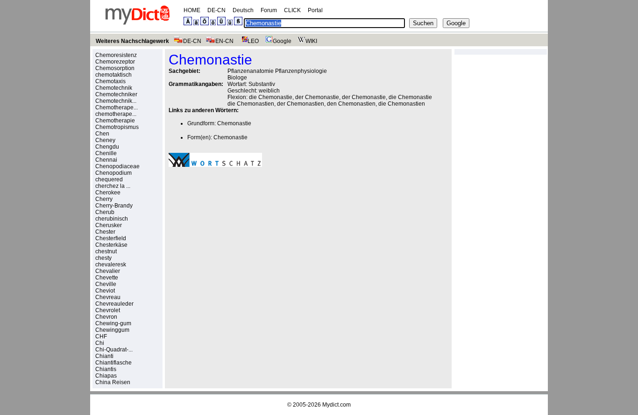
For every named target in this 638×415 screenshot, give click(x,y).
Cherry (104, 199)
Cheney (105, 140)
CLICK (292, 10)
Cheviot (105, 290)
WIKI (311, 41)
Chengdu (107, 146)
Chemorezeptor (115, 61)
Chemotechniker (116, 94)
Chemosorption (115, 68)
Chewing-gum (113, 323)
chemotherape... (115, 114)
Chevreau (108, 297)
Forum (269, 10)
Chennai (106, 160)
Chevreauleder (114, 304)
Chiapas (106, 375)
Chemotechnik (113, 88)
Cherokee (108, 192)
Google (282, 41)
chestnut (106, 251)
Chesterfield (110, 238)
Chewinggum (112, 330)
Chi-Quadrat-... (114, 349)
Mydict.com (336, 404)
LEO (253, 41)
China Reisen (112, 382)
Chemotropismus (117, 127)
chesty (103, 258)
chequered (109, 179)
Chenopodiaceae (117, 166)
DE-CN (216, 10)
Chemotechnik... (115, 101)
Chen (102, 133)
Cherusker (108, 225)
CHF (101, 336)
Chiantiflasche (113, 362)
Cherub (104, 212)
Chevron (106, 317)
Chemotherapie (115, 120)
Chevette (106, 277)
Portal (315, 10)
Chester (105, 232)
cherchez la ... (112, 186)
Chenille (106, 153)
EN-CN (224, 41)
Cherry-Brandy (114, 205)
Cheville (105, 284)
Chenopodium (113, 173)
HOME (192, 10)
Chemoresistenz (116, 55)
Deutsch (243, 10)
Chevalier (107, 271)
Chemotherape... (116, 107)
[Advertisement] (247, 238)
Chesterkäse (111, 245)
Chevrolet (107, 310)
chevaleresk (110, 264)
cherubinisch (111, 218)
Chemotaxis (110, 81)
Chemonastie (234, 123)
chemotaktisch (113, 75)
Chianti (104, 356)
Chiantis (105, 369)
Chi (99, 343)
